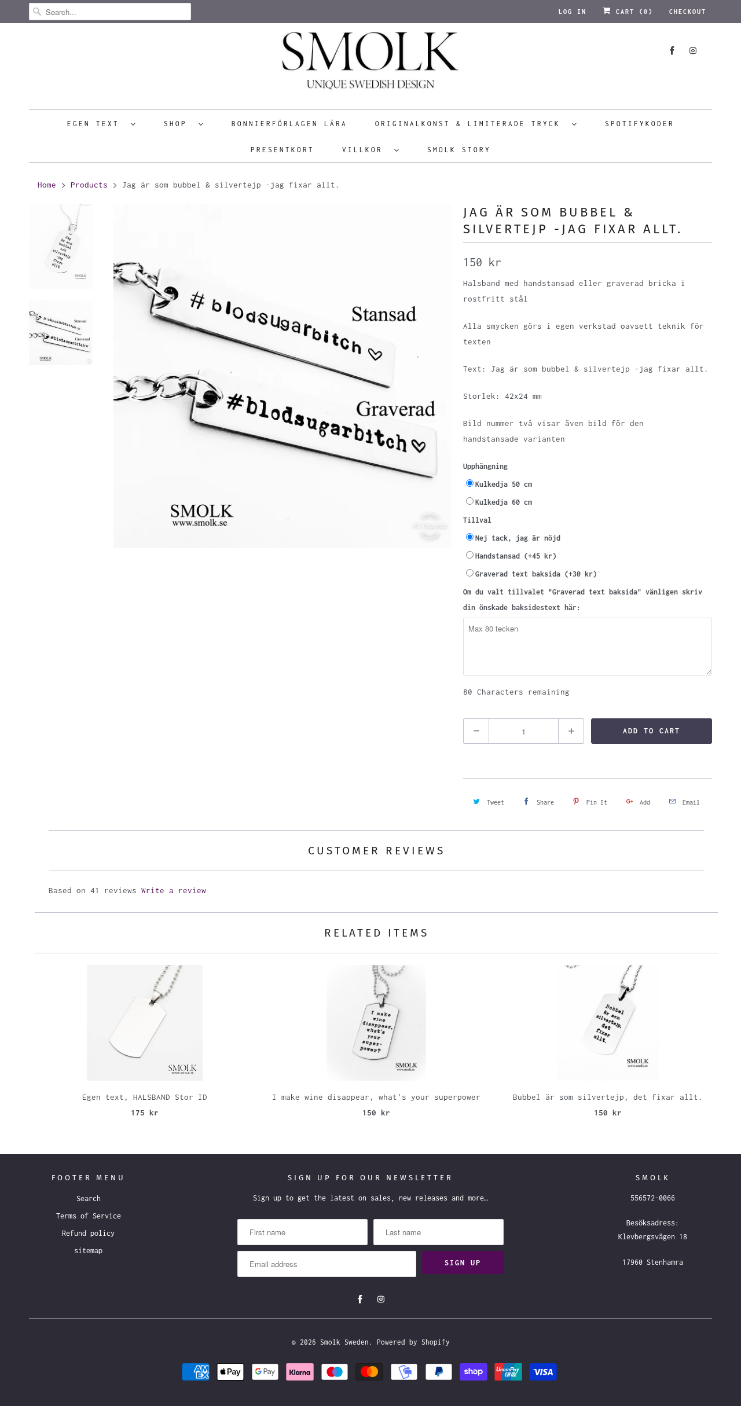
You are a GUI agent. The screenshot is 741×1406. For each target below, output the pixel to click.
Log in (572, 11)
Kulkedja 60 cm (503, 502)
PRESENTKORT (282, 149)
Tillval (477, 520)
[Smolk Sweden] (370, 65)
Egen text (96, 123)
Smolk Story (459, 149)
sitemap (88, 1250)
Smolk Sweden (344, 1342)
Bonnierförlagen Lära (289, 123)
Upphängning (485, 466)
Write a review (173, 890)
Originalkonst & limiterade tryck (470, 123)
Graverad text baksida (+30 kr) (536, 574)
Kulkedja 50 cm (503, 484)
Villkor (365, 149)
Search (88, 1198)
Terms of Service (88, 1216)
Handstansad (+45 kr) (515, 556)
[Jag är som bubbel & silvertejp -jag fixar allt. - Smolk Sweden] (282, 376)
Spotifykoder (639, 123)
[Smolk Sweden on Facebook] (672, 51)
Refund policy (88, 1233)
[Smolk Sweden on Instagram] (692, 51)
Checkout (687, 11)
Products (89, 184)
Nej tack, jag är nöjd (517, 538)
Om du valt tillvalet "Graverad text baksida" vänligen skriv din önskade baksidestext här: (582, 600)
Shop (178, 123)
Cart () (632, 11)
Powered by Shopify (413, 1342)
